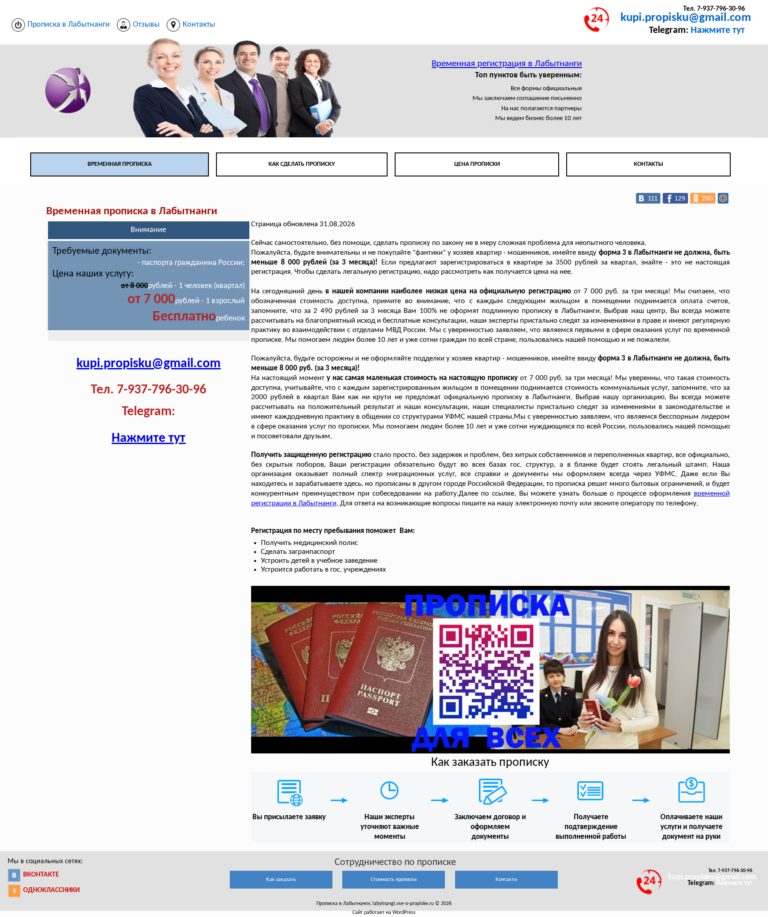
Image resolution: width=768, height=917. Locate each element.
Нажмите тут (718, 30)
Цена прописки (477, 164)
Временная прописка (120, 164)
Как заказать (281, 879)
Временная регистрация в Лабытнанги (507, 63)
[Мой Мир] (723, 198)
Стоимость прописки (393, 879)
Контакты (648, 164)
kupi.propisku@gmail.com (685, 18)
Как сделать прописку (301, 164)
